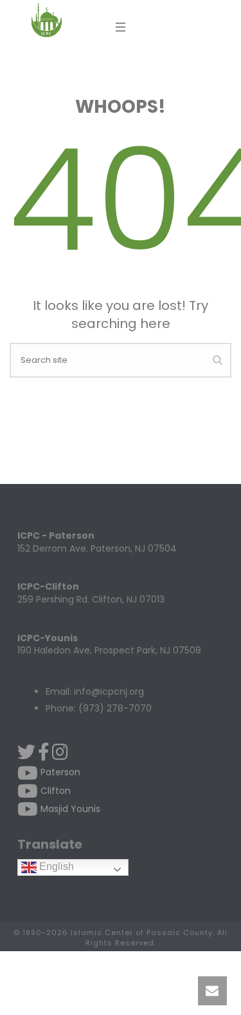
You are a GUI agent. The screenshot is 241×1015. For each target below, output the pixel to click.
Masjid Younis (69, 808)
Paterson (59, 772)
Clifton (54, 790)
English (55, 866)
